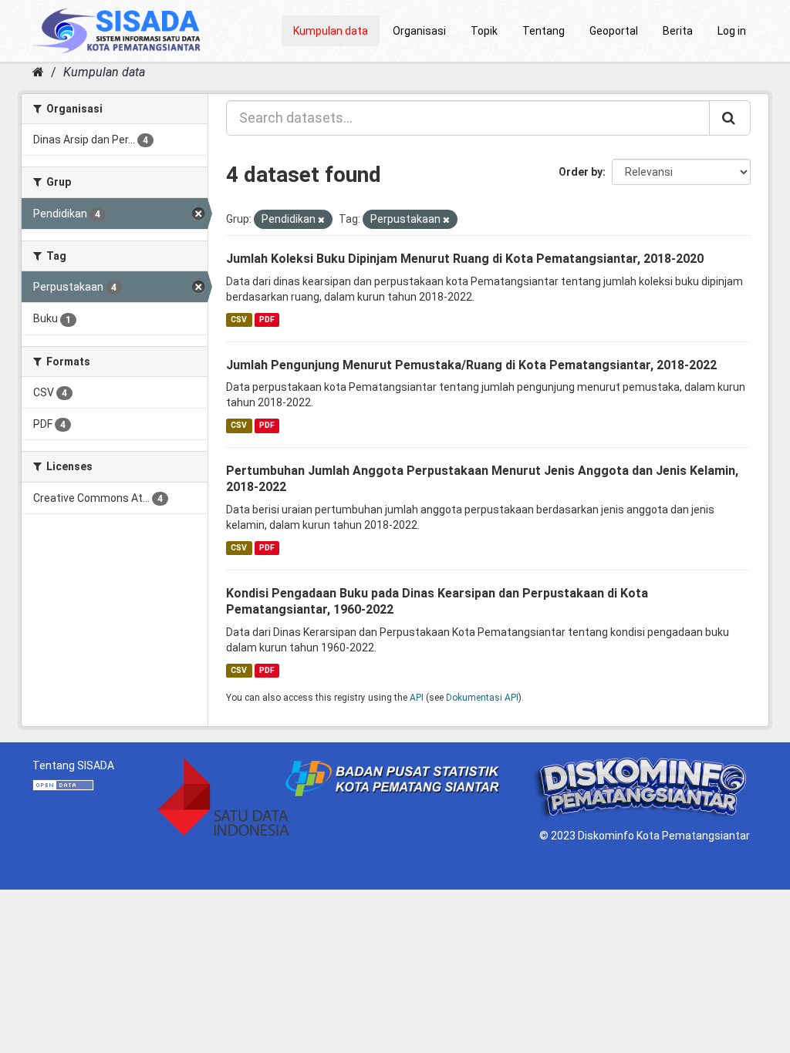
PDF (267, 320)
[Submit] (730, 118)
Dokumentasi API (482, 697)
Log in (731, 31)
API (417, 697)
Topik (484, 31)
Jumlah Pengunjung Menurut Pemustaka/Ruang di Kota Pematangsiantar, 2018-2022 (471, 365)
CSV (239, 320)
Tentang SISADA (73, 765)
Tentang (543, 31)
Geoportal (613, 31)
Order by (581, 172)
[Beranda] (38, 72)
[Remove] (321, 220)
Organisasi (419, 31)
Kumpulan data (330, 31)
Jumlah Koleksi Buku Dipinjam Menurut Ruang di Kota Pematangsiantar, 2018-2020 (465, 258)
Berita (678, 31)
